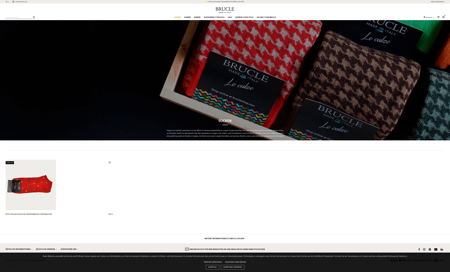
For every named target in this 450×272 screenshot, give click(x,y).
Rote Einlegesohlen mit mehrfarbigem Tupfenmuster (29, 214)
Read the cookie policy (213, 261)
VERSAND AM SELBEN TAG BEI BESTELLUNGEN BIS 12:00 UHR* (225, 1)
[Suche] (34, 17)
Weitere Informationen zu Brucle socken (224, 238)
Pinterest (430, 249)
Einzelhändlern (437, 1)
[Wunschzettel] (438, 17)
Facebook (419, 249)
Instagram (424, 249)
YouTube (435, 249)
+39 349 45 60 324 (21, 1)
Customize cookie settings (235, 261)
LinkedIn (442, 249)
